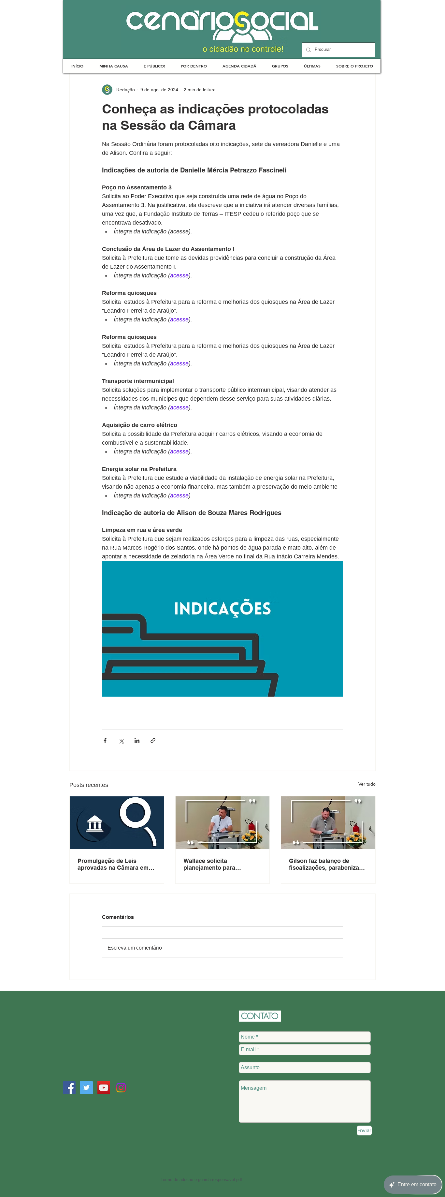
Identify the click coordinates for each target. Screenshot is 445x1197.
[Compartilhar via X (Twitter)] (121, 740)
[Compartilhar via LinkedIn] (137, 740)
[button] (113, 66)
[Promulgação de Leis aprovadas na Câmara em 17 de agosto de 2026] (117, 822)
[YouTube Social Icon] (103, 1087)
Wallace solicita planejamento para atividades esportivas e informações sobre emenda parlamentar (221, 864)
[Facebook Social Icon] (69, 1087)
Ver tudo (367, 784)
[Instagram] (121, 1087)
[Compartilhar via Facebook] (105, 740)
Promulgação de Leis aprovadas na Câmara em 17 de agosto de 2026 (113, 864)
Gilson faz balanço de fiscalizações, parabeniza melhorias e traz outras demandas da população (324, 864)
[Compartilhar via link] (153, 740)
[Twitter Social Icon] (86, 1087)
